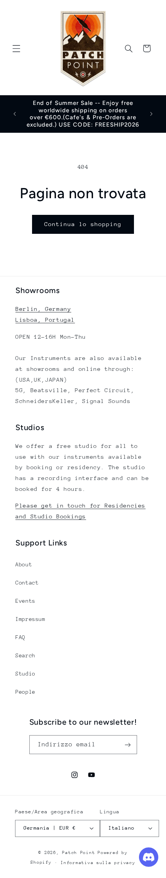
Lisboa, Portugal (45, 319)
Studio (25, 674)
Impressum (30, 619)
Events (25, 601)
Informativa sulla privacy (98, 862)
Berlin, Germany (43, 308)
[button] (16, 48)
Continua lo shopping (83, 224)
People (25, 692)
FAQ (20, 637)
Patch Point (78, 852)
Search (25, 655)
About (23, 564)
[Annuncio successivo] (151, 113)
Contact (27, 583)
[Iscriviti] (127, 744)
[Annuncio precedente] (14, 113)
